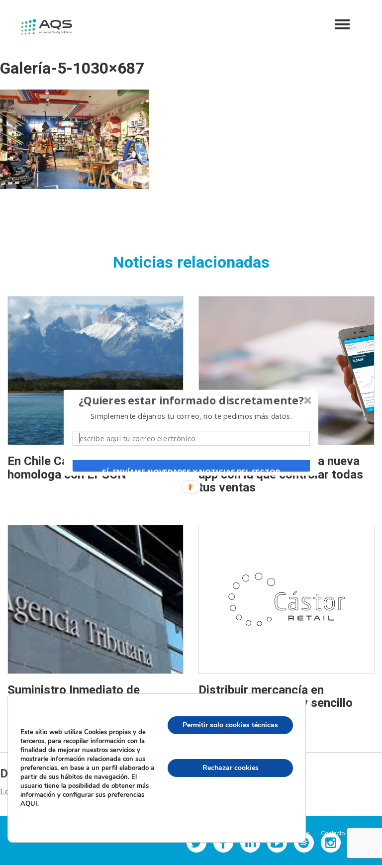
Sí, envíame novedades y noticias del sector (191, 471)
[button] (191, 400)
